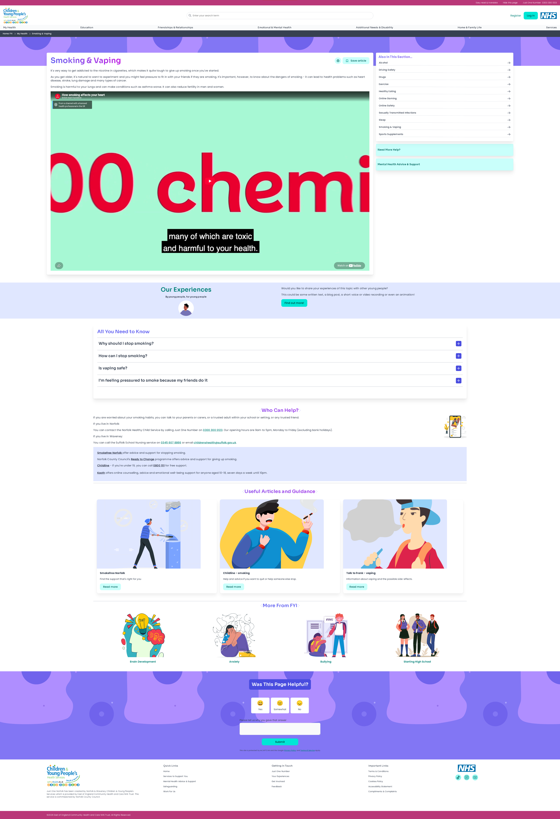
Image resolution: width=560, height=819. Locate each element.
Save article (358, 60)
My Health (9, 27)
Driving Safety (387, 70)
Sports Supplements (391, 134)
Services (551, 27)
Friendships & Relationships (175, 27)
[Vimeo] (475, 777)
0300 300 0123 (540, 2)
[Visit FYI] (467, 769)
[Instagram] (467, 777)
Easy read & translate (487, 2)
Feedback (277, 786)
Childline (103, 465)
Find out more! (294, 303)
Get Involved (278, 781)
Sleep (382, 120)
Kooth (101, 473)
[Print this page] (338, 60)
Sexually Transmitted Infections (397, 112)
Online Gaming (388, 98)
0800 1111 (159, 465)
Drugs (382, 77)
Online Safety (387, 105)
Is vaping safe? (113, 368)
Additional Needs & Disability (374, 27)
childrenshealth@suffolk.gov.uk (215, 442)
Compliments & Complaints (382, 791)
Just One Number (281, 771)
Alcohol (383, 62)
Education (86, 27)
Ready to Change (142, 459)
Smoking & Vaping (390, 127)
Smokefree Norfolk (110, 453)
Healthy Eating (387, 91)
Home (166, 771)
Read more (110, 587)
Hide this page (510, 2)
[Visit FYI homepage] (70, 16)
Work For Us (169, 791)
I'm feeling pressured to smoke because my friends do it (153, 380)
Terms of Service (307, 750)
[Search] (190, 15)
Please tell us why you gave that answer (263, 720)
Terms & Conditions (378, 771)
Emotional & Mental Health (274, 27)
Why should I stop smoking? (126, 343)
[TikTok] (458, 777)
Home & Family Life (470, 27)
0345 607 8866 (171, 442)
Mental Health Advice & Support (399, 164)
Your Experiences (280, 776)
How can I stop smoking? (123, 355)
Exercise (383, 84)
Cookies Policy (375, 781)
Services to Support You (175, 776)
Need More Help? (389, 149)
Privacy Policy (290, 750)
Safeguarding (170, 786)
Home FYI (7, 33)
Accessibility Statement (380, 786)
